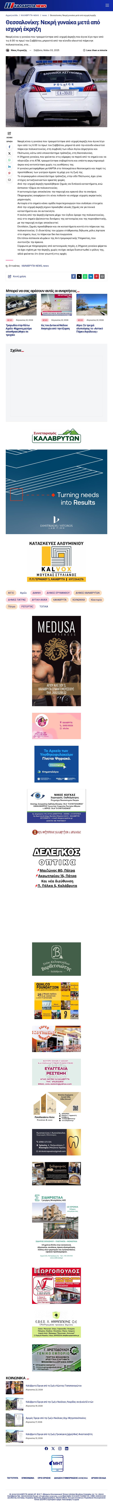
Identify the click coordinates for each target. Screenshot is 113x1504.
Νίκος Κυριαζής (19, 50)
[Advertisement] (56, 915)
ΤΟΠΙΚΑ (44, 606)
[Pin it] (9, 173)
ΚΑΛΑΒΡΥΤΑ (59, 599)
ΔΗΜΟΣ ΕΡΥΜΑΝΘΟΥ (58, 592)
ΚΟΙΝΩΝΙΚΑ (79, 599)
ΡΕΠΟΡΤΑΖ (27, 606)
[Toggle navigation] (107, 6)
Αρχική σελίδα (12, 15)
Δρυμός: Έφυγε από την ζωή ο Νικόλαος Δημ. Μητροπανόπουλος (56, 1418)
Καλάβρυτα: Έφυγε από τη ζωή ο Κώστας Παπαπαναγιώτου (54, 1385)
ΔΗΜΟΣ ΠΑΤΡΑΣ (17, 599)
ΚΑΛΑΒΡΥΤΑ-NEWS (30, 15)
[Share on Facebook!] (9, 146)
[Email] (9, 180)
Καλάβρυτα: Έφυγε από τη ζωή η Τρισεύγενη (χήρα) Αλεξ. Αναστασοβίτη (59, 1434)
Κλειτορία (96, 599)
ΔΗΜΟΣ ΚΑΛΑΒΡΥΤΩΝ (87, 592)
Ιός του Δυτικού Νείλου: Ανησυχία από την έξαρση (55, 327)
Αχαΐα (23, 592)
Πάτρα (11, 606)
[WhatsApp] (9, 160)
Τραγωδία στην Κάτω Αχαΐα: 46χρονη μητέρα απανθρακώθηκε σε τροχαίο (19, 330)
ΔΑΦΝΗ (37, 592)
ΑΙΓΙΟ (11, 592)
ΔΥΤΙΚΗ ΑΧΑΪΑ (39, 599)
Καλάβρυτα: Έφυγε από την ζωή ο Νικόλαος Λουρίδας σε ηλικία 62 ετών (59, 1401)
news (44, 15)
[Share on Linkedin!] (9, 166)
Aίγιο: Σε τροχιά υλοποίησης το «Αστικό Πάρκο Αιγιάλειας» (89, 328)
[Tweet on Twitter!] (9, 153)
